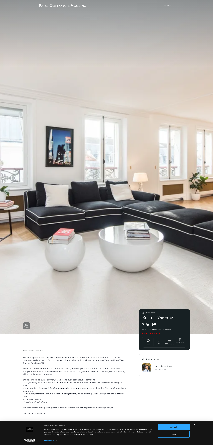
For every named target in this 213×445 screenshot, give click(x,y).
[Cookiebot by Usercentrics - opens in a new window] (29, 440)
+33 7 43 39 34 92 (161, 369)
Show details (49, 441)
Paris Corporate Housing (62, 6)
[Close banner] (194, 424)
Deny (174, 434)
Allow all (173, 427)
